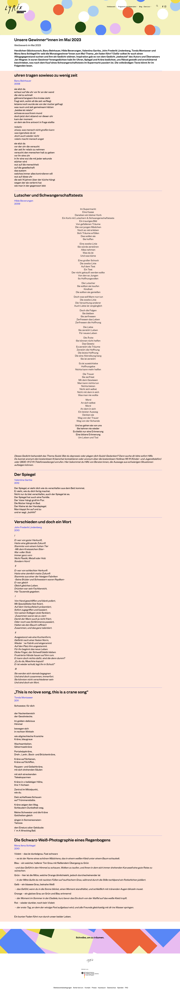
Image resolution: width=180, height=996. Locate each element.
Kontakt (87, 987)
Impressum (102, 987)
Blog (140, 6)
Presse (94, 987)
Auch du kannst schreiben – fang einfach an (90, 943)
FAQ (126, 987)
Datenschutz (111, 987)
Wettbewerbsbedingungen (62, 987)
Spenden (120, 987)
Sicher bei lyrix (78, 987)
